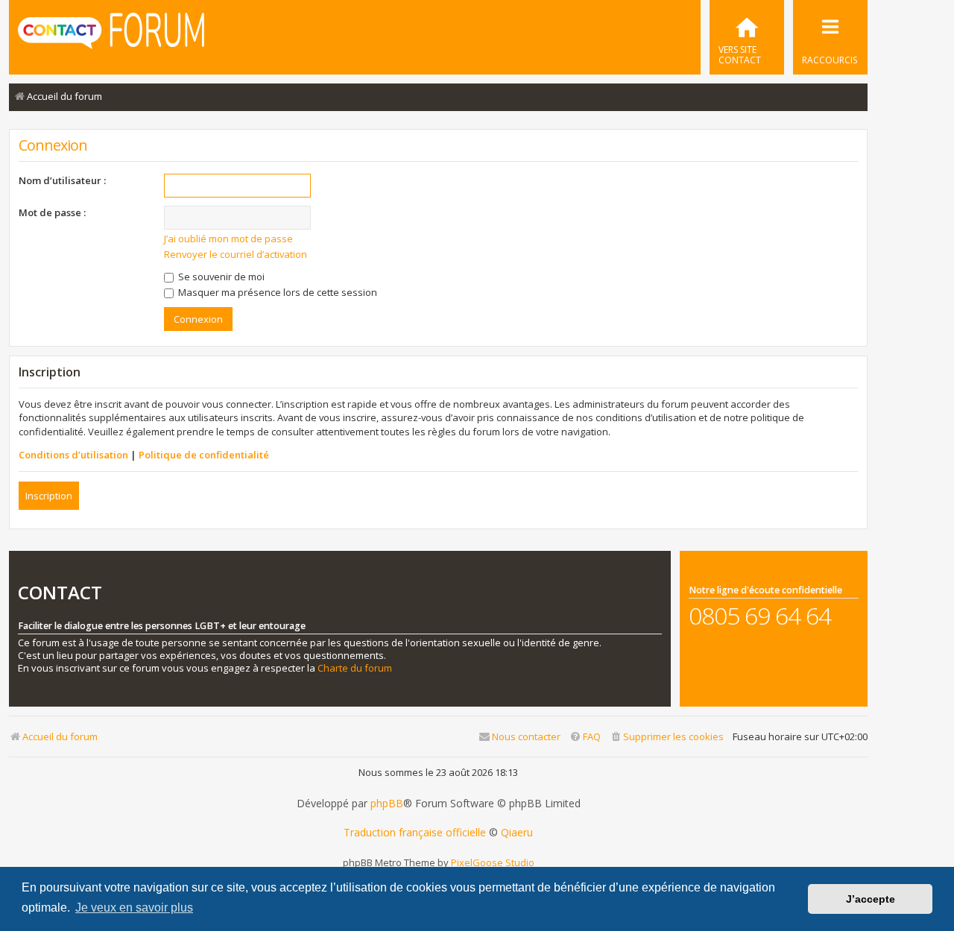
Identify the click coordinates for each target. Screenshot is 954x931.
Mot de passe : (52, 212)
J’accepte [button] (870, 899)
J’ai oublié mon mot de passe (228, 238)
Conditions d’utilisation (73, 454)
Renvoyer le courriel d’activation (235, 254)
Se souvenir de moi (220, 276)
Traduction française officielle (415, 832)
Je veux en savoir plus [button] (134, 907)
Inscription (48, 495)
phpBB (386, 803)
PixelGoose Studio (492, 862)
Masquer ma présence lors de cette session (276, 292)
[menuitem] (747, 37)
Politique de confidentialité (204, 454)
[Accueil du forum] (111, 35)
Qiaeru (517, 832)
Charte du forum (355, 668)
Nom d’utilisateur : (62, 180)
